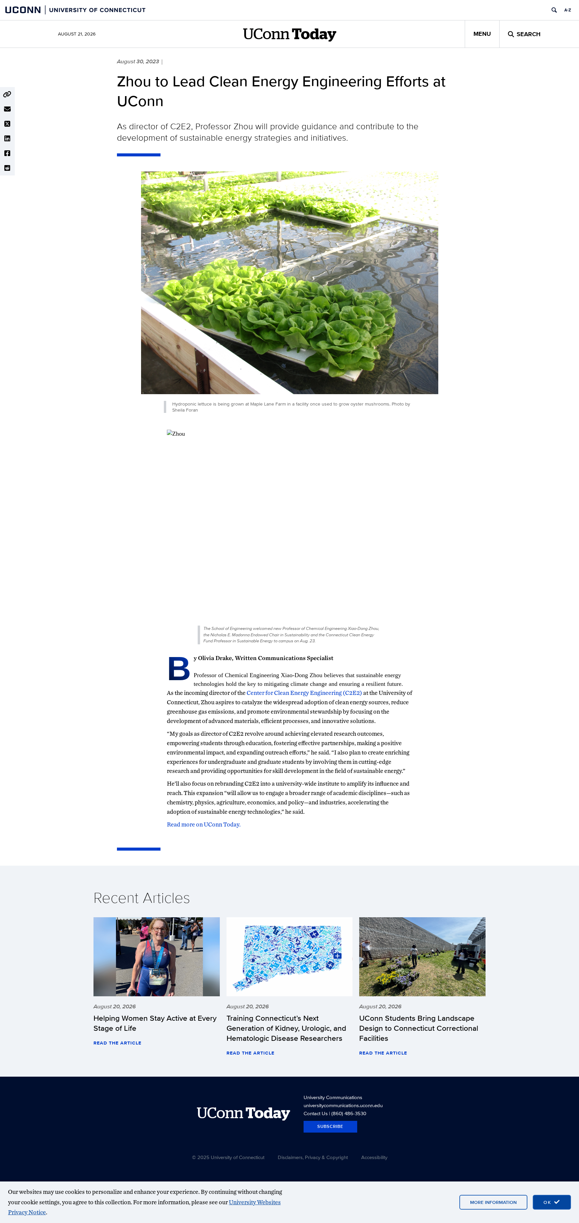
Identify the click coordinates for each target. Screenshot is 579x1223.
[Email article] (7, 109)
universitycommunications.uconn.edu (343, 1105)
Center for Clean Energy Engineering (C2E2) (304, 692)
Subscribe (330, 1126)
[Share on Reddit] (7, 168)
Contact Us (316, 1113)
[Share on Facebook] (7, 153)
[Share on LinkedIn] (7, 138)
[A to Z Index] (567, 10)
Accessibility (374, 1157)
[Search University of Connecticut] (554, 10)
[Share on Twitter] (7, 124)
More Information (493, 1202)
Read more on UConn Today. (204, 824)
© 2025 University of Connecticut (228, 1157)
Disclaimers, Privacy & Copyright (313, 1157)
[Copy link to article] (7, 94)
